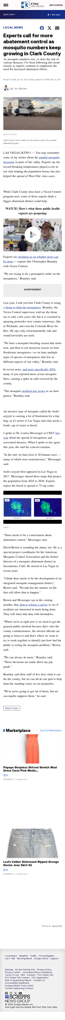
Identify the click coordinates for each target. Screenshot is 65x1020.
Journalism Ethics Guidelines (37, 972)
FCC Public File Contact (17, 977)
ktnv (12, 993)
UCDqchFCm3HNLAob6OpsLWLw (21, 993)
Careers (31, 975)
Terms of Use (12, 975)
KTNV (16, 993)
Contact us (39, 980)
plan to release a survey (34, 605)
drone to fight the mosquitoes (23, 307)
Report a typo (11, 708)
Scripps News (41, 958)
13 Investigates (46, 955)
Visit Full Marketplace (51, 730)
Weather (23, 955)
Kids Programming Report (18, 980)
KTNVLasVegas (7, 993)
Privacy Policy (44, 969)
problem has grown (33, 391)
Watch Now (55, 5)
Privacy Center (12, 972)
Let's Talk (10, 958)
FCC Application (40, 977)
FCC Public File (45, 975)
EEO (23, 975)
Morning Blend (24, 958)
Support (54, 958)
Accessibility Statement (17, 983)
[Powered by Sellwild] (57, 926)
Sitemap (9, 969)
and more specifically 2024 (39, 369)
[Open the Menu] (5, 5)
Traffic (33, 955)
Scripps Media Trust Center (19, 985)
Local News (13, 27)
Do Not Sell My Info (25, 969)
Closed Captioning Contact (19, 988)
